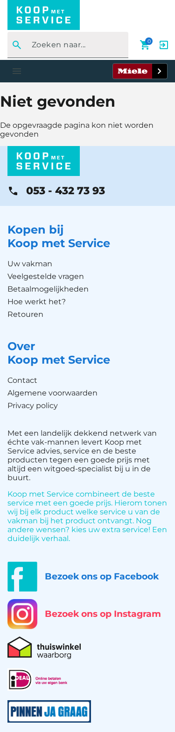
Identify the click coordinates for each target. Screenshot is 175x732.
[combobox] (65, 45)
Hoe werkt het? (36, 301)
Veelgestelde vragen (45, 276)
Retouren (25, 314)
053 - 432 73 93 (65, 191)
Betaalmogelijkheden (48, 289)
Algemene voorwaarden (52, 392)
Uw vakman (29, 263)
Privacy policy (32, 405)
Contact (22, 380)
